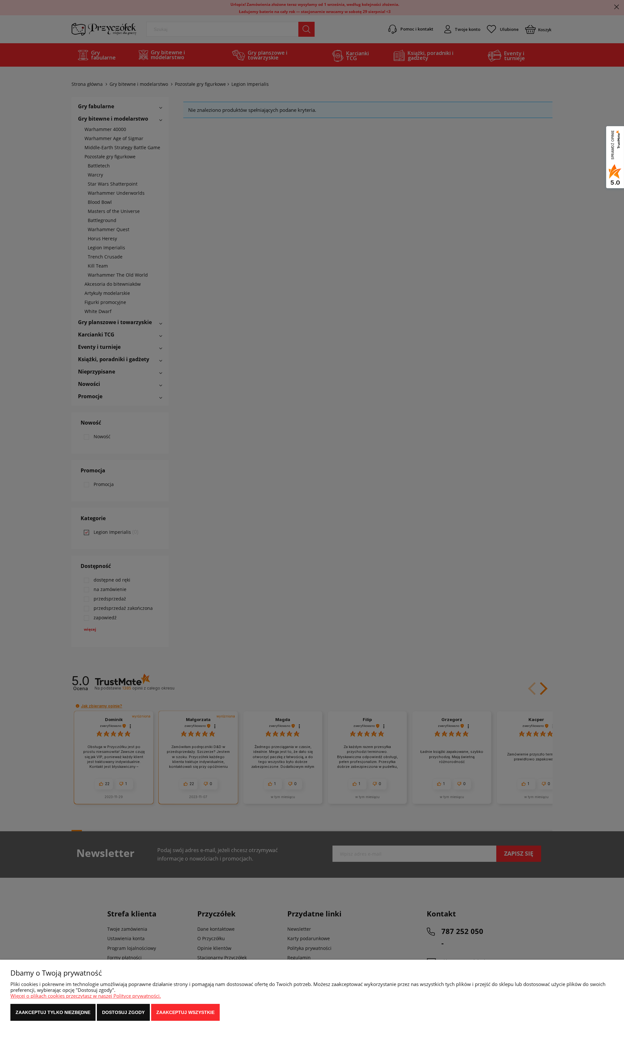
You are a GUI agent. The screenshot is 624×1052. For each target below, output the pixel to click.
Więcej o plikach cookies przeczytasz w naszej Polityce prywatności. (85, 996)
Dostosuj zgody (123, 1012)
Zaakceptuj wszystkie (185, 1012)
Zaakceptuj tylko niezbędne (53, 1012)
